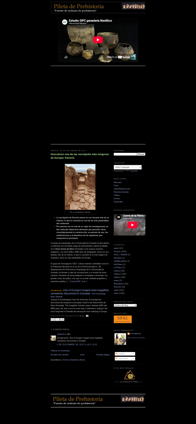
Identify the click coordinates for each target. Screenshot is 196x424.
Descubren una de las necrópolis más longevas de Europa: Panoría (80, 156)
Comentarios (122, 358)
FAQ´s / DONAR (120, 255)
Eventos (117, 251)
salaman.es (62, 334)
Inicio (82, 355)
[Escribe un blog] (54, 319)
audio (116, 248)
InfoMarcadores (120, 261)
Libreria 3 (117, 277)
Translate (134, 171)
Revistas (117, 287)
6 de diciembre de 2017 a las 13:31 (77, 344)
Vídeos (117, 195)
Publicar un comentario (60, 351)
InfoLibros (118, 258)
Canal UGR (75, 281)
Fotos (116, 185)
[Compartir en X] (57, 319)
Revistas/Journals (121, 192)
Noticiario (118, 182)
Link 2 (84, 281)
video (116, 290)
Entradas (121, 354)
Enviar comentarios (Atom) (74, 360)
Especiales (118, 202)
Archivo (117, 198)
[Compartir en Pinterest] (62, 319)
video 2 (117, 293)
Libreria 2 (117, 274)
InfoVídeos (118, 264)
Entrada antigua (102, 355)
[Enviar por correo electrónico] (52, 319)
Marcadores (119, 284)
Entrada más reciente (59, 355)
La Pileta (117, 267)
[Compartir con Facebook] (60, 319)
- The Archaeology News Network (80, 293)
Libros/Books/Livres (122, 189)
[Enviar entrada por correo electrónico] (87, 316)
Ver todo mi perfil (136, 338)
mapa (116, 280)
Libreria (117, 271)
